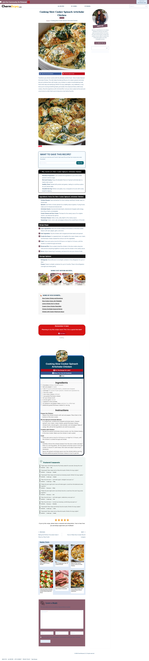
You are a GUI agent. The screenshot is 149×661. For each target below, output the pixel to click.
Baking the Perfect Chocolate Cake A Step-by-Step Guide (48, 534)
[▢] (41, 385)
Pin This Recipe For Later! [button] (62, 370)
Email (58, 633)
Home (48, 20)
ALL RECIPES (61, 6)
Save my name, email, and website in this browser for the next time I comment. (61, 637)
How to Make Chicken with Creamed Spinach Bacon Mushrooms (77, 590)
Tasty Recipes (34, 659)
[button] (50, 73)
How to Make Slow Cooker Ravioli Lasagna (76, 534)
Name (43, 633)
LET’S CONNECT (18, 659)
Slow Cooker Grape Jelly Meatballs (52, 301)
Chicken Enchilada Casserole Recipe (52, 309)
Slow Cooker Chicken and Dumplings (52, 298)
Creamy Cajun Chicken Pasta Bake (51, 306)
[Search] (107, 48)
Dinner (62, 17)
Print (62, 376)
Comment (44, 611)
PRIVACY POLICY (26, 659)
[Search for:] (139, 6)
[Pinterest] (28, 2)
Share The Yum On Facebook (62, 373)
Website (73, 633)
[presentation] (46, 553)
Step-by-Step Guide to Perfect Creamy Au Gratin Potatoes (76, 564)
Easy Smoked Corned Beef (61, 588)
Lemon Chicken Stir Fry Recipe (50, 303)
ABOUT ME (4, 659)
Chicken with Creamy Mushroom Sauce (53, 311)
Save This (80, 162)
